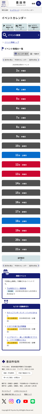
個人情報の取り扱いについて (11, 394)
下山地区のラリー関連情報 (16, 288)
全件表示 (21, 258)
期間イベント (21, 26)
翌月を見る (33, 60)
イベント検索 (14, 35)
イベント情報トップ (11, 42)
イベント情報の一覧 (9, 26)
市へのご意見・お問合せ (12, 377)
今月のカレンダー (21, 60)
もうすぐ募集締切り (35, 26)
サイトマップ (6, 391)
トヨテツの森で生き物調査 (16, 326)
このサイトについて (20, 391)
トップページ (14, 10)
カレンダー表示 (23, 54)
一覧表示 (36, 54)
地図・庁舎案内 (9, 373)
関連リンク (28, 394)
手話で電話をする (24, 373)
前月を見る (9, 60)
